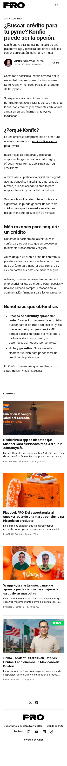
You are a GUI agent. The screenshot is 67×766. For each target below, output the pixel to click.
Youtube (36, 731)
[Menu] (62, 5)
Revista (18, 731)
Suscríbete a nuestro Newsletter (23, 725)
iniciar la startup (40, 102)
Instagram (28, 731)
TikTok (51, 731)
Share (55, 62)
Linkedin (44, 731)
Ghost (40, 739)
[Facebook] (36, 702)
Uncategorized (13, 18)
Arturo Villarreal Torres (29, 61)
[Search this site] (56, 5)
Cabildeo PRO (55, 725)
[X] (30, 702)
